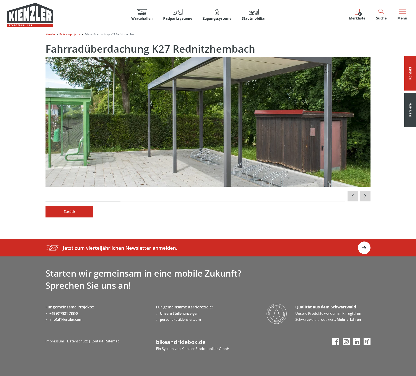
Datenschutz (78, 341)
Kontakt (410, 73)
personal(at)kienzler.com (180, 319)
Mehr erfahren (349, 319)
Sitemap (113, 341)
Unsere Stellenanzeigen (179, 313)
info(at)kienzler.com (65, 319)
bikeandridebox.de (180, 341)
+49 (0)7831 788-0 (63, 313)
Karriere (410, 110)
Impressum (55, 341)
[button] (177, 14)
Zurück (69, 211)
